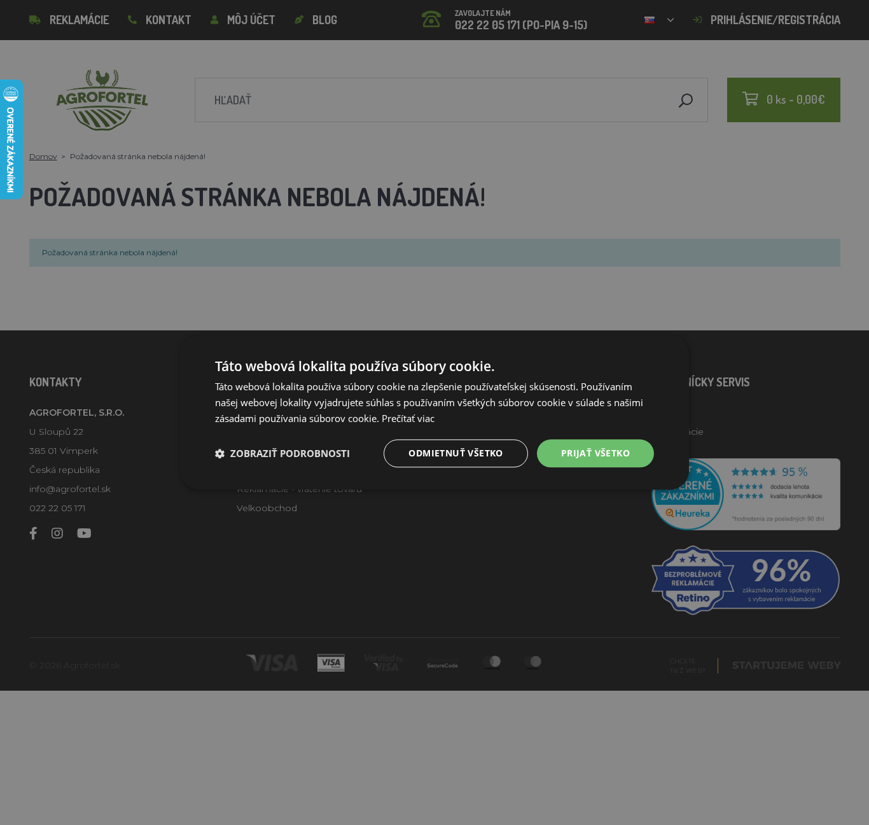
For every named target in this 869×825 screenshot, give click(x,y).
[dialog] (434, 412)
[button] (282, 453)
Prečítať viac (408, 418)
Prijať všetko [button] (595, 453)
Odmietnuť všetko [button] (455, 453)
